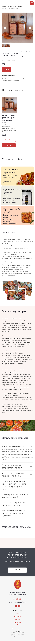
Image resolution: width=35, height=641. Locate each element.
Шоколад (17, 622)
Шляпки (17, 614)
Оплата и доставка (17, 629)
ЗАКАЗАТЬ (8, 181)
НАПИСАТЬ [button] (17, 570)
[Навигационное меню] (32, 3)
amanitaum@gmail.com (17, 602)
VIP (17, 625)
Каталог (18, 6)
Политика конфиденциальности (17, 631)
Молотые (17, 616)
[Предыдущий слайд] (5, 28)
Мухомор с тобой (8, 6)
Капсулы (17, 619)
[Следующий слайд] (30, 28)
